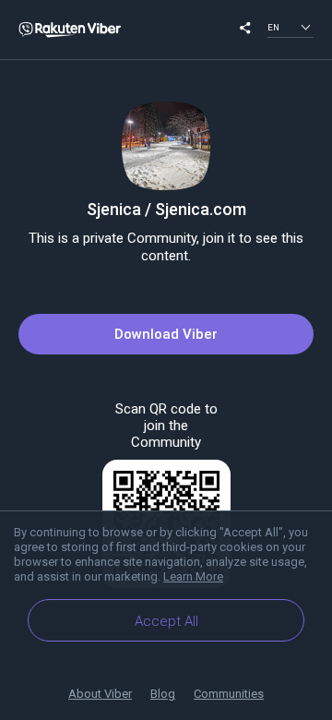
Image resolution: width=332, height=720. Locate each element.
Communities (229, 694)
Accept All (166, 621)
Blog (162, 694)
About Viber (100, 694)
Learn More (193, 576)
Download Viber (166, 334)
